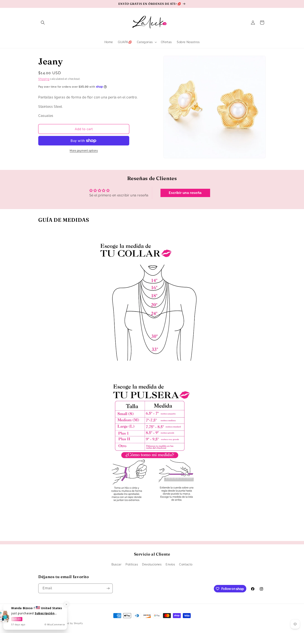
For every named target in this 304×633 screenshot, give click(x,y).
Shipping (43, 78)
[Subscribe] (108, 588)
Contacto (186, 564)
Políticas (132, 564)
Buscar (116, 564)
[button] (42, 22)
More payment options (84, 150)
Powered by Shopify (71, 623)
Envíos (170, 564)
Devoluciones (152, 564)
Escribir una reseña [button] (185, 193)
